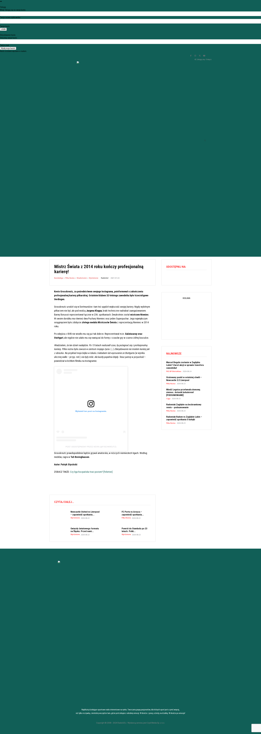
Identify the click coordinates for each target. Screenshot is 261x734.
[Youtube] (204, 56)
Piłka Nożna (69, 278)
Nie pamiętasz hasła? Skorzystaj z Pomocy (16, 32)
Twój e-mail (4, 45)
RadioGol (104, 278)
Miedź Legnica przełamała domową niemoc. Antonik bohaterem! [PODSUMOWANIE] (183, 392)
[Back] (1, 4)
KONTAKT (187, 729)
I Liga (168, 398)
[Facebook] (191, 56)
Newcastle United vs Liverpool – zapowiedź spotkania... (85, 513)
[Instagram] (195, 56)
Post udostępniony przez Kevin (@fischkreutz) (91, 447)
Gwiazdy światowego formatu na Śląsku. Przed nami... (85, 530)
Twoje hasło (5, 26)
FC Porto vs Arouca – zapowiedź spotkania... (133, 513)
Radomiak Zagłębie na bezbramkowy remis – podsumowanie (183, 406)
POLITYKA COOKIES (111, 729)
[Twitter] (200, 56)
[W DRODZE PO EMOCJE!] (90, 134)
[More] (193, 277)
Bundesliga (58, 278)
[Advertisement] (130, 229)
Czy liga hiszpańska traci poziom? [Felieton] (91, 471)
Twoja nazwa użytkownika (10, 17)
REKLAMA (150, 729)
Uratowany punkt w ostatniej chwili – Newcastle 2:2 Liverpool (184, 378)
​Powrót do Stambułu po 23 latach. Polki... (134, 530)
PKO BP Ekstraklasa (173, 371)
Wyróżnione (93, 278)
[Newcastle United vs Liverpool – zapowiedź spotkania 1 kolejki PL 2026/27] (61, 514)
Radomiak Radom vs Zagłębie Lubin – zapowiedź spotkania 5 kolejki (184, 418)
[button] (205, 140)
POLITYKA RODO (74, 729)
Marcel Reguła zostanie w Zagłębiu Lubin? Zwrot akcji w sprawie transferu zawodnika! (185, 365)
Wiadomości (82, 278)
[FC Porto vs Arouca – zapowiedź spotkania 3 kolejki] (112, 514)
